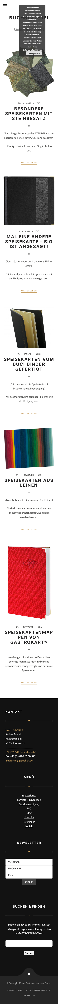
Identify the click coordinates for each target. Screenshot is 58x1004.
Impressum (29, 995)
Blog (29, 812)
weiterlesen (29, 162)
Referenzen (29, 821)
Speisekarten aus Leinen (29, 483)
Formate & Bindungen (29, 799)
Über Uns (29, 817)
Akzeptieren (34, 53)
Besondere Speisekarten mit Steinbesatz (29, 113)
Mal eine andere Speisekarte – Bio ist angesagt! (29, 241)
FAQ (29, 808)
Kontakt (29, 826)
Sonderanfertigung (29, 804)
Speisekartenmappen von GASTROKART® (29, 637)
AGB (20, 990)
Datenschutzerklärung (38, 990)
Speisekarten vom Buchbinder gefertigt (29, 364)
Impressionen (29, 795)
